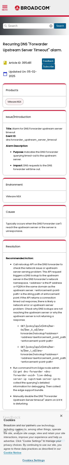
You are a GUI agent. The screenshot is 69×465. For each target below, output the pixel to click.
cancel (51, 26)
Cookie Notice (12, 452)
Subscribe (48, 66)
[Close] (61, 416)
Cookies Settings (33, 460)
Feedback (48, 61)
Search (60, 25)
